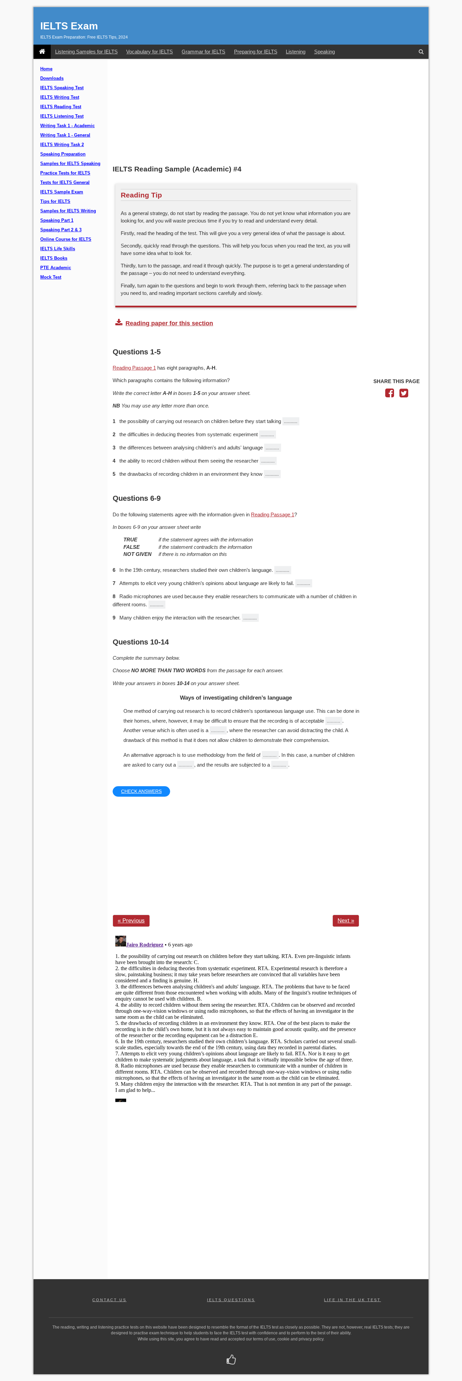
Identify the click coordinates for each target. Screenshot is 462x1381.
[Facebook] (390, 395)
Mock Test (50, 277)
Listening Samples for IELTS (86, 51)
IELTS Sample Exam (61, 192)
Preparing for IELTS (255, 51)
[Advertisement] (268, 112)
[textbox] (333, 721)
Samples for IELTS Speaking (70, 163)
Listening (295, 51)
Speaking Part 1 (56, 220)
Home (46, 69)
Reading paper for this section (169, 323)
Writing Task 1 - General (65, 135)
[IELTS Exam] (42, 52)
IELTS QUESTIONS (231, 1300)
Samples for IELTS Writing (68, 211)
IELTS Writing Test (59, 97)
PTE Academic (55, 267)
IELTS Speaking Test (62, 88)
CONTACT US (109, 1300)
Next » (346, 920)
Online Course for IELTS (65, 239)
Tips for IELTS (55, 201)
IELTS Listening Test (62, 116)
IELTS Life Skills (57, 249)
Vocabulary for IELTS (149, 51)
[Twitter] (404, 395)
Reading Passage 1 (134, 368)
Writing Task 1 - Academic (67, 125)
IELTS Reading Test (60, 106)
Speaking (324, 51)
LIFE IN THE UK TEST (352, 1300)
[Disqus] (236, 1017)
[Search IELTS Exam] (421, 52)
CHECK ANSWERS (141, 791)
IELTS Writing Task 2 (62, 144)
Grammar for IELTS (203, 51)
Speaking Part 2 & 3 (61, 230)
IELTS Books (53, 258)
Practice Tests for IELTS (65, 173)
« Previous (131, 920)
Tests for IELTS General (65, 182)
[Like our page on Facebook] (231, 1360)
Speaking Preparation (63, 154)
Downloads (52, 78)
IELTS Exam (69, 25)
